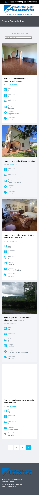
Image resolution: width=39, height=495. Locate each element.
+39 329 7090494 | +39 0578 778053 (22, 2)
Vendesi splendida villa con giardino (19, 161)
